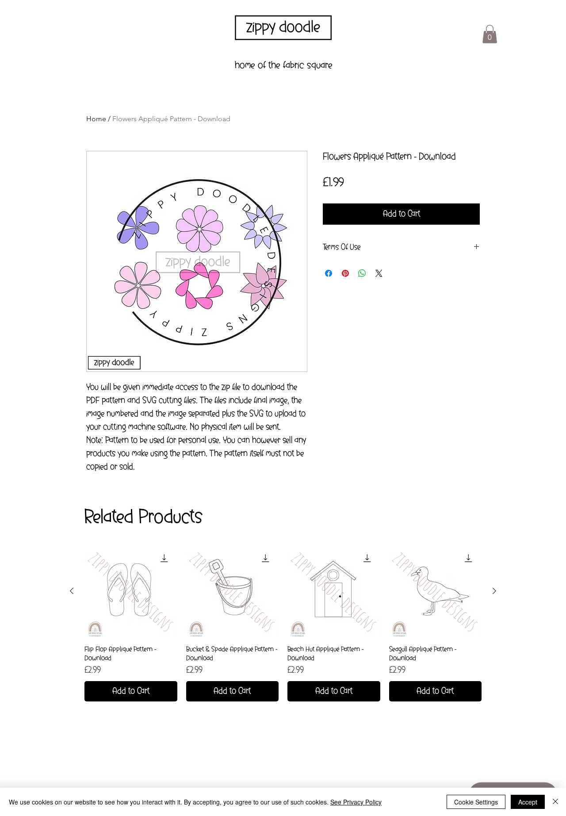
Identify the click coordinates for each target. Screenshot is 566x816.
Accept (527, 801)
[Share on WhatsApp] (362, 273)
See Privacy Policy (356, 801)
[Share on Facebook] (328, 273)
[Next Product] (494, 591)
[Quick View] (130, 591)
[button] (489, 34)
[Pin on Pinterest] (345, 273)
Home (96, 119)
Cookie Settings (476, 801)
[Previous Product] (71, 591)
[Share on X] (379, 273)
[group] (283, 623)
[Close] (555, 802)
